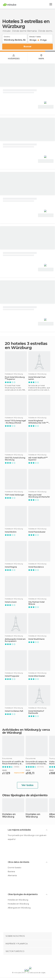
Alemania (12, 875)
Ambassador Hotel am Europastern (15, 640)
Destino (7, 36)
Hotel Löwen (11, 602)
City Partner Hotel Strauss (36, 603)
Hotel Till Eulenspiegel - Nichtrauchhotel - (15, 422)
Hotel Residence (36, 567)
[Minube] (9, 4)
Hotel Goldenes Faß (14, 711)
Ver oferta (46, 107)
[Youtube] (34, 961)
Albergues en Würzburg (19, 907)
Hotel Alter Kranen (36, 676)
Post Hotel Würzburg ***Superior (15, 378)
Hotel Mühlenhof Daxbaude (36, 712)
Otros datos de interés (18, 862)
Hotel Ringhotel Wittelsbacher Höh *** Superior (38, 422)
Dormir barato (14, 867)
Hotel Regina (11, 567)
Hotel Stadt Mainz (36, 639)
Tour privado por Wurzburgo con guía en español (27, 837)
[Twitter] (26, 961)
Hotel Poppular (12, 676)
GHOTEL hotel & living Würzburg (15, 459)
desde (4, 770)
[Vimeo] (30, 961)
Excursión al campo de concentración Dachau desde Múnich (36, 763)
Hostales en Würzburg (33, 815)
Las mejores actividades (19, 829)
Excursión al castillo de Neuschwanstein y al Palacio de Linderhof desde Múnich (13, 763)
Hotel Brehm (10, 532)
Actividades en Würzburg (20, 729)
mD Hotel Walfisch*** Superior (38, 459)
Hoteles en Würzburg (9, 815)
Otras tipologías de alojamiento (23, 894)
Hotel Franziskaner (36, 532)
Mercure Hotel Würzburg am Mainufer (39, 496)
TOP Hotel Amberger (14, 495)
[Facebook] (23, 961)
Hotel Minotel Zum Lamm (37, 378)
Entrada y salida (35, 36)
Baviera (11, 871)
